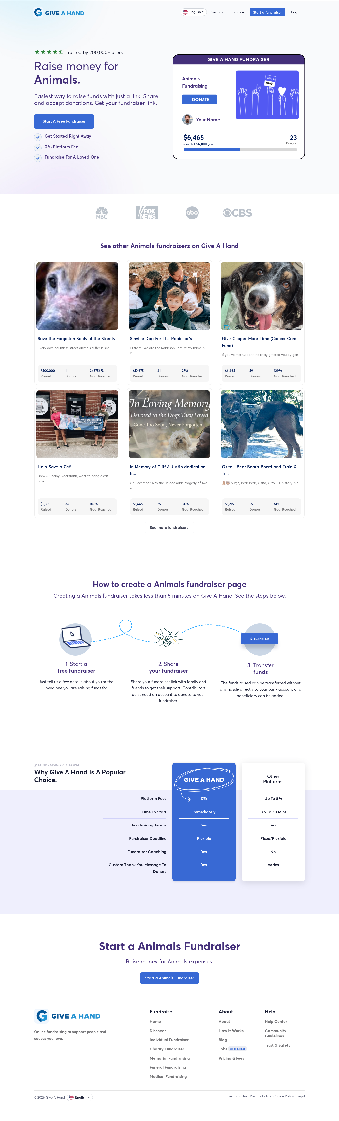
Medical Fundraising (168, 1076)
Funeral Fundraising (168, 1067)
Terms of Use (237, 1096)
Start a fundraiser (267, 12)
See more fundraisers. (169, 527)
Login (295, 12)
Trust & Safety (278, 1045)
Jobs (223, 1048)
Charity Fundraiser (167, 1048)
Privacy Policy (260, 1096)
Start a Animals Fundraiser (169, 977)
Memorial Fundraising (170, 1058)
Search (217, 12)
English (195, 12)
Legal (301, 1096)
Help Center (276, 1021)
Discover (158, 1030)
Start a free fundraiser (64, 121)
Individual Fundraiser (169, 1039)
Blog (223, 1039)
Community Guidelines (275, 1033)
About (224, 1021)
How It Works (231, 1030)
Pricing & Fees (231, 1058)
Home (155, 1021)
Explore (238, 12)
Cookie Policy (283, 1096)
